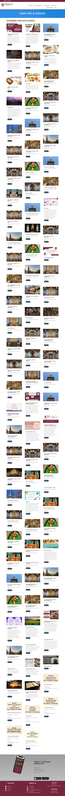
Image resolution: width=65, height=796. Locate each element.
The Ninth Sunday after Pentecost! (32, 108)
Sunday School (11, 668)
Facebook (9, 786)
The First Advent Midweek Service (14, 371)
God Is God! (28, 716)
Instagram (9, 788)
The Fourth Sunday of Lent (13, 222)
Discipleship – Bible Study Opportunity (50, 622)
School (9, 0)
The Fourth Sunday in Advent (49, 318)
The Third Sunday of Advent (31, 339)
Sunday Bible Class (30, 669)
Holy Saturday (29, 481)
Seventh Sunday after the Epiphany (32, 551)
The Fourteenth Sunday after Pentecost (50, 600)
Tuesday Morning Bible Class (31, 692)
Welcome (31, 5)
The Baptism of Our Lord (32, 275)
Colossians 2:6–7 (47, 60)
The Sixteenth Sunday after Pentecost (13, 607)
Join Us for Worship (31, 644)
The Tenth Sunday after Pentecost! (50, 103)
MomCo (28, 501)
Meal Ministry (47, 550)
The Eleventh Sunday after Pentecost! (49, 81)
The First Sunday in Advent (30, 360)
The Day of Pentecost (49, 167)
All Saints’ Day (47, 382)
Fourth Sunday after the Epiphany (32, 563)
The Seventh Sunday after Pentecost (14, 479)
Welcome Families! (48, 639)
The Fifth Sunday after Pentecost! (13, 157)
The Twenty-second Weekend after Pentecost (32, 382)
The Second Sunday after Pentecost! (14, 179)
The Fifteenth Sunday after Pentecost (31, 606)
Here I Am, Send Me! (30, 741)
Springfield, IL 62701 (54, 792)
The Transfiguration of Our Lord (14, 542)
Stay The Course (48, 684)
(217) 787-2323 (31, 786)
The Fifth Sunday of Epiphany (49, 237)
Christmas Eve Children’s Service (32, 297)
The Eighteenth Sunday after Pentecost (31, 585)
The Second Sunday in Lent (14, 243)
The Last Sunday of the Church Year (50, 362)
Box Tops (46, 208)
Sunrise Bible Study (12, 690)
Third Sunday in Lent (13, 521)
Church (5, 0)
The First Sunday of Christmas (12, 307)
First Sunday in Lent (49, 508)
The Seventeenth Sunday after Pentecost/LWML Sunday (14, 414)
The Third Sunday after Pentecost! (50, 146)
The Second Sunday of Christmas (49, 276)
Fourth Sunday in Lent (50, 487)
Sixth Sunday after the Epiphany (50, 529)
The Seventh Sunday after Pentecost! (32, 130)
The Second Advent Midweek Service (49, 340)
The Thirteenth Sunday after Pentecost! (50, 35)
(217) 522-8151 (31, 791)
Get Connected (38, 5)
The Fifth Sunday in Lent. (50, 187)
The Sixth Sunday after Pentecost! (50, 124)
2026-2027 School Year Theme (49, 56)
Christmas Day (11, 328)
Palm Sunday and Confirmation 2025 (48, 476)
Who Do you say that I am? (14, 712)
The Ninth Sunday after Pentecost (32, 460)
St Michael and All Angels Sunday (14, 585)
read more (10, 44)
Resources (47, 5)
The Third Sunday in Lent (32, 213)
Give (55, 7)
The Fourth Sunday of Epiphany (13, 264)
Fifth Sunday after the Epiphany (13, 564)
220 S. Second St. (54, 791)
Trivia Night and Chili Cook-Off (13, 35)
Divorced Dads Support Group (13, 61)
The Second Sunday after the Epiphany (14, 285)
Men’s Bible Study (30, 627)
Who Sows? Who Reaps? (13, 736)
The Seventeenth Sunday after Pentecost (50, 579)
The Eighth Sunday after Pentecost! (14, 136)
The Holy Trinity (30, 172)
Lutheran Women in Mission (13, 628)
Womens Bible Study (31, 431)
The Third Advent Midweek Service (14, 349)
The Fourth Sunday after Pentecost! (32, 151)
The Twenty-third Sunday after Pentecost (14, 392)
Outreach (54, 5)
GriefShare (10, 107)
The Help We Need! (48, 707)
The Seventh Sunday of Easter (13, 200)
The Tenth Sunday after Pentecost (13, 458)
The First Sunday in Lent (32, 234)
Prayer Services (48, 666)
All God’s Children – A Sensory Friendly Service (50, 425)
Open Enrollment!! (48, 257)
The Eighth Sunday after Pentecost (50, 454)
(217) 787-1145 (31, 788)
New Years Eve (29, 317)
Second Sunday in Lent (31, 529)
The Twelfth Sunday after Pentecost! (32, 63)
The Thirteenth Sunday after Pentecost (13, 657)
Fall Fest (28, 83)
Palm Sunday (29, 193)
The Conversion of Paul (32, 255)
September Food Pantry (32, 34)
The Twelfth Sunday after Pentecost (50, 404)
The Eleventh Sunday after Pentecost (13, 436)
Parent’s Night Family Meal (13, 87)
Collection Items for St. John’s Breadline (32, 403)
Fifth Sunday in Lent (13, 500)
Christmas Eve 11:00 (49, 297)
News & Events (50, 7)
